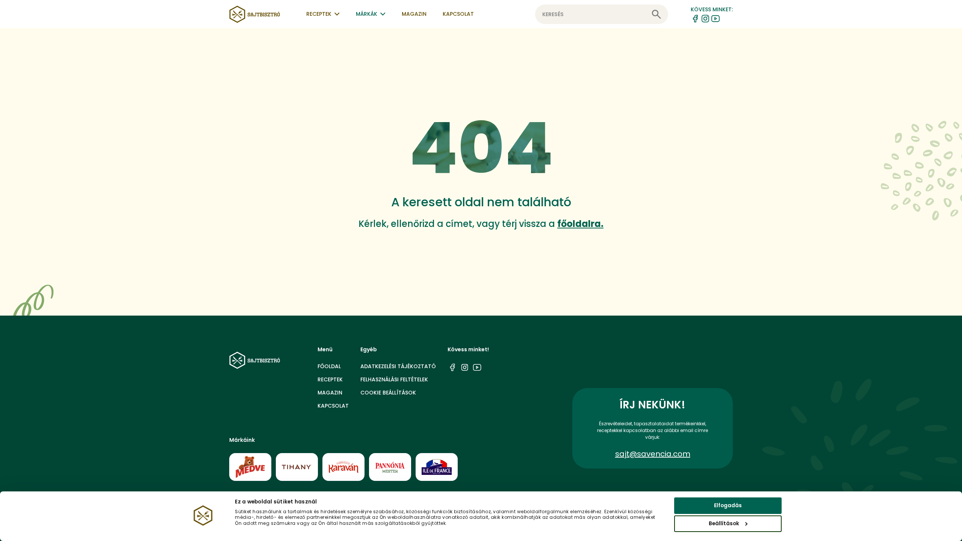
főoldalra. (580, 224)
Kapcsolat (458, 14)
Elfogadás (728, 505)
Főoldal (329, 366)
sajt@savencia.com (652, 454)
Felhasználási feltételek (394, 379)
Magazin (414, 14)
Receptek (330, 379)
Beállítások (724, 523)
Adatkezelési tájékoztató (398, 366)
